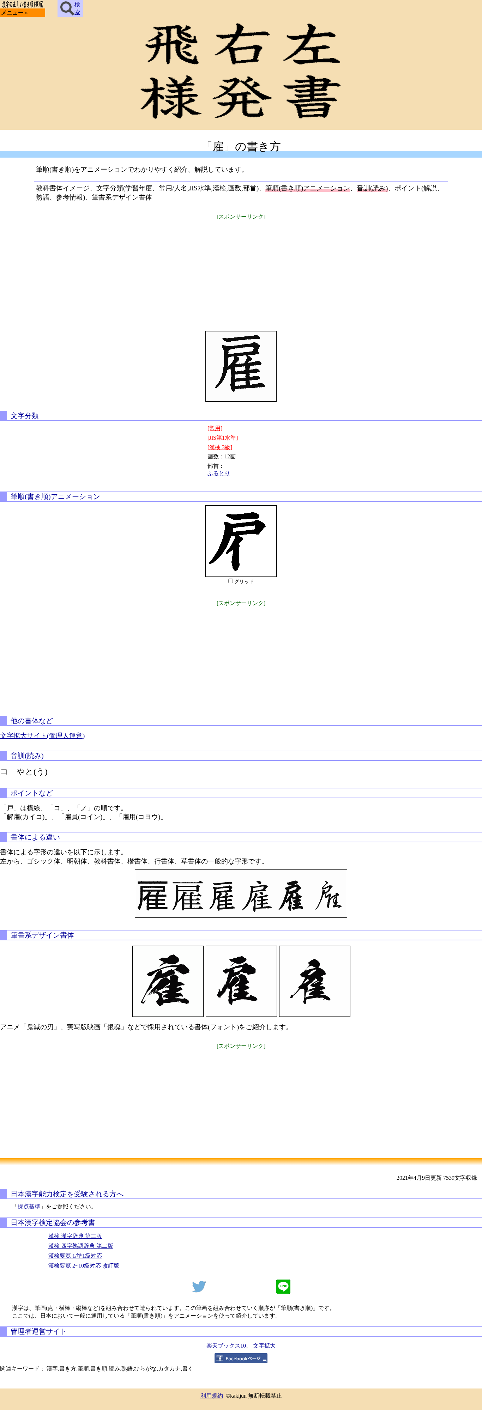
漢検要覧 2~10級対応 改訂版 (83, 1266)
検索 (77, 8)
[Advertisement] (241, 270)
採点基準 (29, 1206)
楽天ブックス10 (226, 1346)
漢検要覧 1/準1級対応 (75, 1256)
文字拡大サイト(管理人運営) (42, 735)
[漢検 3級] (219, 447)
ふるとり (218, 473)
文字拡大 (264, 1346)
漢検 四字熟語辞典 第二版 (80, 1246)
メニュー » (14, 13)
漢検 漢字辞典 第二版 (75, 1236)
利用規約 (211, 1396)
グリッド (244, 581)
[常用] (214, 428)
